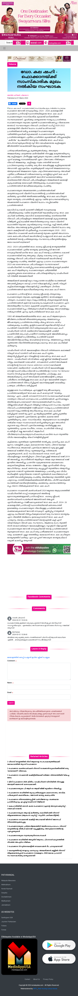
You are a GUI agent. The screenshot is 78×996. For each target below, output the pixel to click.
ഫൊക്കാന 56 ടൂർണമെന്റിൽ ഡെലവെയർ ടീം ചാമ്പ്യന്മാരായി (35, 847)
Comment (11, 661)
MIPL (35, 989)
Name (9, 683)
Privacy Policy (48, 979)
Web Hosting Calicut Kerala (47, 989)
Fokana (3, 926)
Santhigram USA (7, 918)
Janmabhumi (5, 905)
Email (9, 692)
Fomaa (3, 930)
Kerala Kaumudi (6, 889)
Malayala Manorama (8, 881)
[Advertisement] (39, 573)
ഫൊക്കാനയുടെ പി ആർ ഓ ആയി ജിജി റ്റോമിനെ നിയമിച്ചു (34, 789)
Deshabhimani (6, 897)
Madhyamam (5, 901)
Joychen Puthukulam (8, 922)
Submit (11, 703)
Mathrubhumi (5, 885)
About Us (36, 979)
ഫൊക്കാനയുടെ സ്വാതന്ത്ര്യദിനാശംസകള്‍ (27, 836)
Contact (27, 979)
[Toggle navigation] (4, 48)
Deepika (4, 893)
